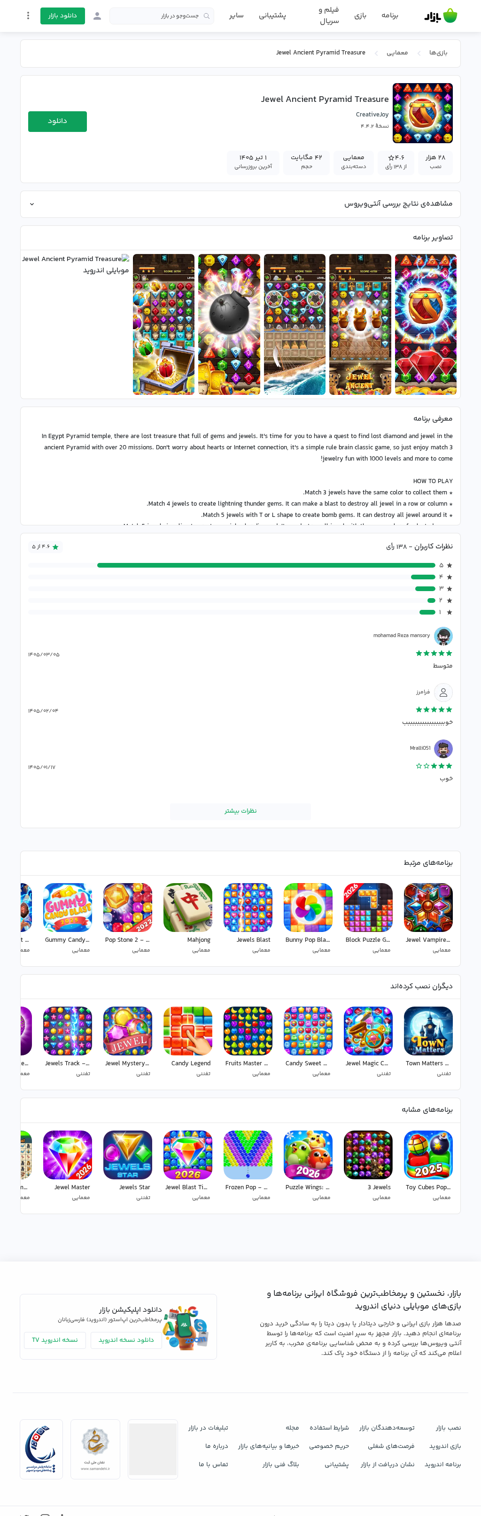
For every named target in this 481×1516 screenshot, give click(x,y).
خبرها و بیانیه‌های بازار (268, 1446)
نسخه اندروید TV (55, 1340)
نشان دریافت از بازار (388, 1465)
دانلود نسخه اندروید (126, 1340)
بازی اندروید (445, 1446)
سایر (236, 16)
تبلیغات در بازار (208, 1428)
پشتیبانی (272, 16)
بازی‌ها (438, 53)
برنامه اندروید (443, 1465)
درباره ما (216, 1446)
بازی (360, 16)
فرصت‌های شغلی (391, 1446)
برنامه (389, 16)
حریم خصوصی (329, 1446)
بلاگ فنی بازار (281, 1465)
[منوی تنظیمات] (28, 15)
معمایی (397, 53)
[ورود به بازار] (97, 16)
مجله (292, 1428)
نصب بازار (448, 1428)
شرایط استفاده (329, 1428)
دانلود (57, 121)
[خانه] (440, 16)
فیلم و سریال (328, 15)
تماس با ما (213, 1465)
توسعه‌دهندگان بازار (387, 1428)
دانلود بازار (62, 16)
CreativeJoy (372, 115)
